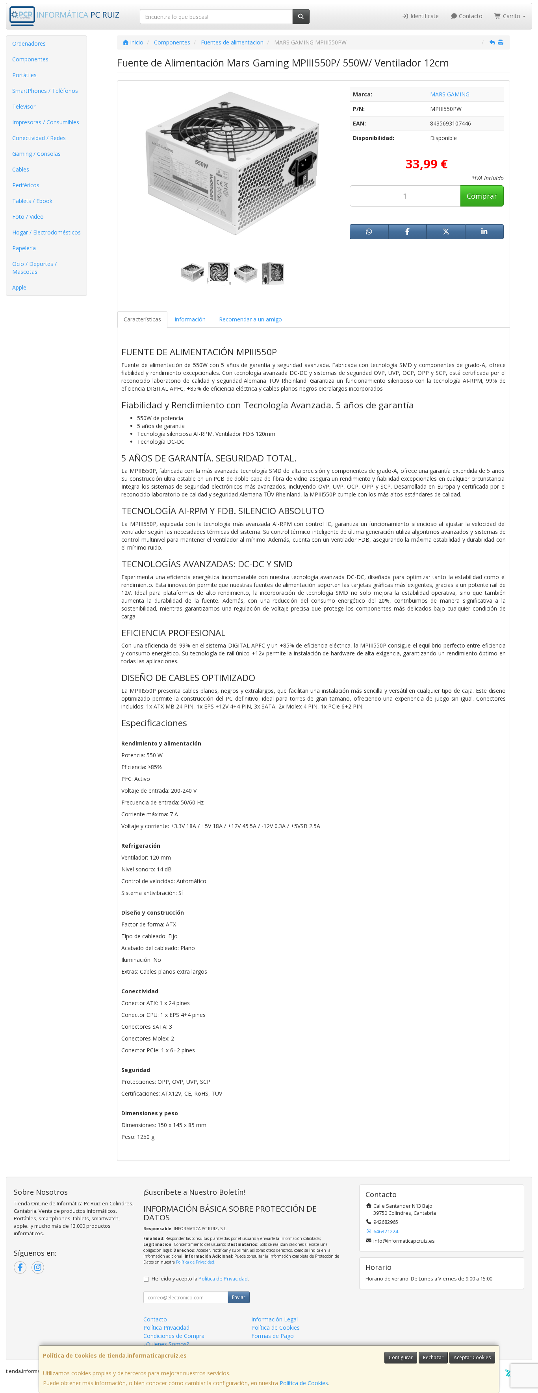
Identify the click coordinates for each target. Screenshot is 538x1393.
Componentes (30, 59)
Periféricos (25, 185)
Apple (19, 287)
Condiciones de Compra (173, 1335)
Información (190, 319)
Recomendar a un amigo (250, 319)
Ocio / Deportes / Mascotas (34, 267)
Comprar (482, 196)
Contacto (469, 16)
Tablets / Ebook (32, 201)
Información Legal (274, 1319)
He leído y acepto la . (200, 1278)
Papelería (24, 248)
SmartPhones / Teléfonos (45, 90)
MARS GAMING (449, 94)
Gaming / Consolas (36, 153)
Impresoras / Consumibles (45, 122)
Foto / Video (28, 216)
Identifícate (424, 16)
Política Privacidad (166, 1327)
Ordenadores (29, 43)
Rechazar (433, 1357)
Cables (20, 169)
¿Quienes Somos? (166, 1344)
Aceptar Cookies (472, 1357)
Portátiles (24, 75)
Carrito (511, 16)
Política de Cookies (304, 1383)
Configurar (401, 1357)
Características (142, 319)
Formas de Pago (272, 1335)
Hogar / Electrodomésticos (46, 232)
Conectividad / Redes (39, 138)
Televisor (23, 106)
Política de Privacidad (195, 1262)
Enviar (238, 1297)
